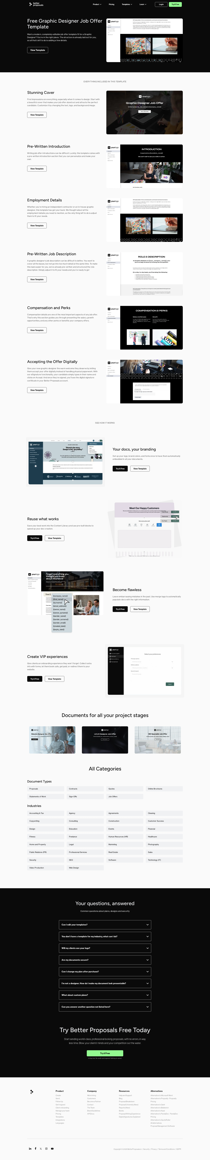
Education (73, 829)
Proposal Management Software (163, 1126)
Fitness (32, 836)
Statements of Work (37, 796)
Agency (72, 813)
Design (32, 829)
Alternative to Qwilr (158, 1104)
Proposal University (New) (128, 1104)
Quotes (112, 789)
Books (121, 1111)
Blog (120, 1098)
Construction (114, 821)
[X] (41, 1148)
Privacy (154, 1149)
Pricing (58, 1114)
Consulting (73, 821)
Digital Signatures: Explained (129, 1117)
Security (32, 860)
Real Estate (113, 852)
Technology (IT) (154, 860)
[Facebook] (35, 1148)
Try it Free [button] (175, 4)
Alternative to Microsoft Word (162, 1095)
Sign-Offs (73, 796)
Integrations (60, 1120)
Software (112, 860)
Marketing (113, 844)
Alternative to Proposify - (160, 1098)
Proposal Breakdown (127, 1101)
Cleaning (151, 813)
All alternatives (156, 1123)
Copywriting (34, 821)
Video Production (36, 868)
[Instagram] (46, 1148)
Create (58, 1095)
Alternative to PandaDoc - (160, 1114)
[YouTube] (52, 1148)
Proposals (33, 789)
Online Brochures (155, 789)
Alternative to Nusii (158, 1111)
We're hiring (91, 1095)
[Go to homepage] (37, 4)
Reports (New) (124, 1108)
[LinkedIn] (30, 1148)
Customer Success (156, 821)
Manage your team (63, 1111)
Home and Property (37, 844)
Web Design (74, 868)
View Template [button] (37, 50)
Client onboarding (62, 1108)
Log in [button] (161, 4)
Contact (90, 1104)
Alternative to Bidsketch (160, 1108)
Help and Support (125, 1095)
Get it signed (60, 1104)
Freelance (73, 836)
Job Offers (113, 796)
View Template (52, 748)
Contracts (73, 789)
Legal (71, 844)
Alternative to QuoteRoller (160, 1120)
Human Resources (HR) (118, 836)
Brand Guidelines (93, 1111)
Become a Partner (94, 1101)
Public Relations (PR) (38, 852)
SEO (71, 860)
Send (58, 1098)
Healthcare (152, 836)
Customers (91, 1098)
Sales (150, 852)
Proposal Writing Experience (129, 1114)
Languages (60, 1123)
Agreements (114, 813)
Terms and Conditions (166, 1149)
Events (111, 829)
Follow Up (59, 1101)
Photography (153, 844)
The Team (91, 1108)
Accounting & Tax (36, 813)
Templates (60, 1117)
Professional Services (78, 852)
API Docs (90, 1114)
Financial (151, 829)
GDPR (178, 1149)
